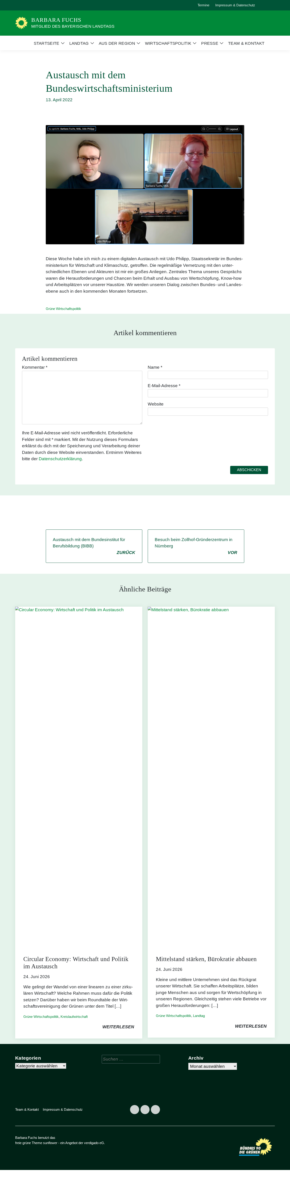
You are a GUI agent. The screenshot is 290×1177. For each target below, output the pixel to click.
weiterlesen (118, 1026)
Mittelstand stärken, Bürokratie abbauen (206, 959)
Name (155, 367)
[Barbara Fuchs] (21, 22)
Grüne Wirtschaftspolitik (63, 309)
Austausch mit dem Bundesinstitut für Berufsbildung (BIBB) (94, 546)
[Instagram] (30, 5)
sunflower (50, 1143)
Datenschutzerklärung (60, 458)
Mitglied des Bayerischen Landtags (73, 26)
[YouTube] (40, 5)
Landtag (199, 1016)
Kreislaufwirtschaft (74, 1017)
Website (156, 404)
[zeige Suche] (267, 5)
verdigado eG (94, 1143)
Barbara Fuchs (56, 20)
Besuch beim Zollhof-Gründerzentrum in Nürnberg (196, 546)
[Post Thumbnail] (78, 776)
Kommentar (34, 367)
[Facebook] (19, 5)
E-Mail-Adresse (164, 385)
